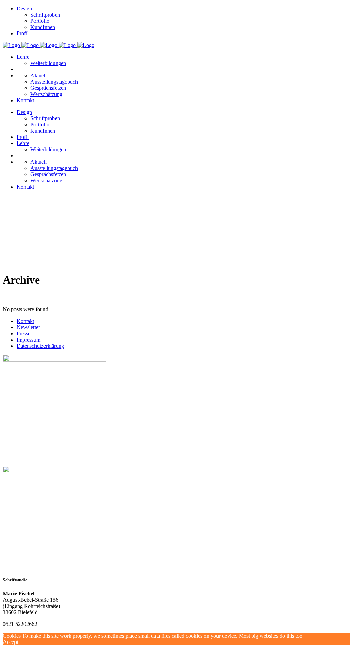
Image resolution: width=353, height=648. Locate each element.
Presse (23, 333)
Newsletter (28, 327)
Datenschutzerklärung (40, 346)
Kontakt (25, 321)
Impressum (28, 340)
